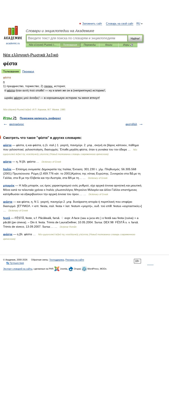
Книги (108, 44)
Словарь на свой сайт (119, 23)
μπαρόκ (8, 185)
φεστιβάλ (131, 124)
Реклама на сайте (74, 259)
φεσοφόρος (16, 124)
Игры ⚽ (128, 44)
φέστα (7, 145)
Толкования (70, 44)
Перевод (28, 71)
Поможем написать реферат (40, 118)
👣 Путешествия (15, 263)
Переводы (90, 44)
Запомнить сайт (92, 23)
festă (6, 218)
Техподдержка (56, 259)
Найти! (135, 38)
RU (138, 23)
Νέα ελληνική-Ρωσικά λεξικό (43, 44)
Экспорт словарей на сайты (17, 269)
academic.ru (13, 43)
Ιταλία (7, 169)
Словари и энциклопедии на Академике (60, 31)
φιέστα (7, 201)
